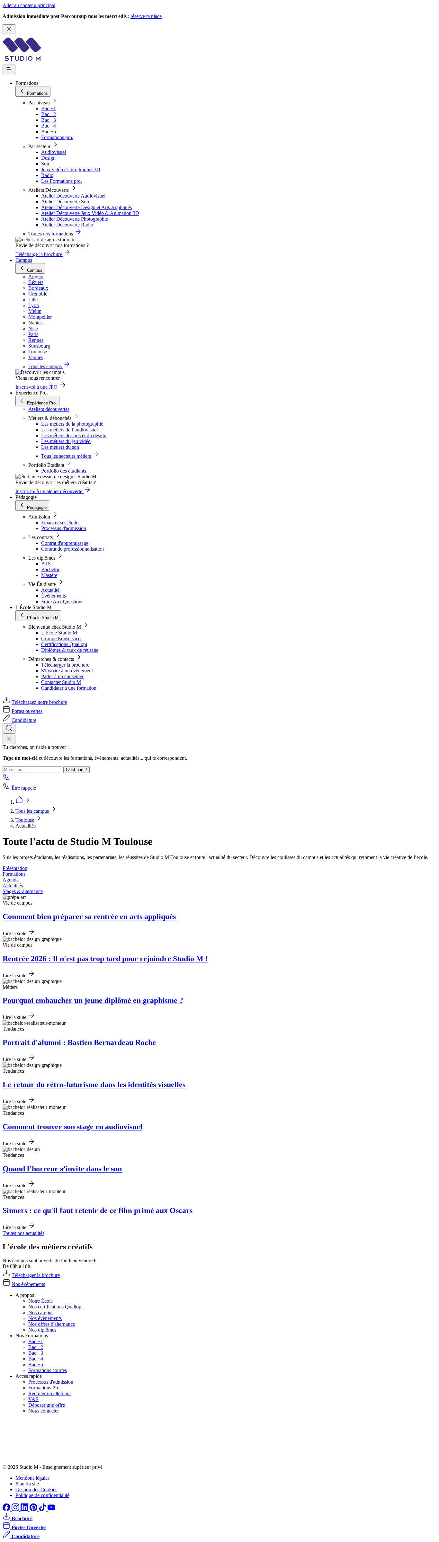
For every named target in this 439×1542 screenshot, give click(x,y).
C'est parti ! (76, 769)
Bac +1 (48, 108)
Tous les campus (32, 811)
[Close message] (9, 29)
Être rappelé (24, 788)
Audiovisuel (53, 152)
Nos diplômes (42, 1330)
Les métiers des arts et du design (73, 435)
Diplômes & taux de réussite (69, 650)
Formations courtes (47, 1370)
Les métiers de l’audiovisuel (69, 429)
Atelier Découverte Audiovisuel (73, 196)
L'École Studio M (59, 632)
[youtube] (51, 1509)
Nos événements (28, 1284)
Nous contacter (43, 1411)
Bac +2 (48, 114)
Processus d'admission (63, 528)
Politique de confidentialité (42, 1495)
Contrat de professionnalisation (72, 549)
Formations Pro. (44, 1387)
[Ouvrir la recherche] (9, 728)
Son (45, 163)
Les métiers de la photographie (72, 424)
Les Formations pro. (61, 181)
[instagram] (16, 1509)
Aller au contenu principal (29, 5)
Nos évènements (45, 1318)
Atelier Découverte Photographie (74, 219)
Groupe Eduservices (61, 638)
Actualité (50, 590)
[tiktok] (43, 1509)
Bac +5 (48, 131)
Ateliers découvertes (48, 409)
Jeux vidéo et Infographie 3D (70, 169)
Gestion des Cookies (36, 1489)
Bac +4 (48, 125)
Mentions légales (32, 1478)
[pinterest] (34, 1509)
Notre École (40, 1301)
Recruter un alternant (49, 1393)
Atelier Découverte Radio (67, 224)
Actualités (13, 885)
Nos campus (40, 1312)
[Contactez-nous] (6, 779)
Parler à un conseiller (62, 676)
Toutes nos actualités (23, 1233)
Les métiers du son (60, 447)
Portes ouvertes (27, 711)
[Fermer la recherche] (9, 739)
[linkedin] (25, 1509)
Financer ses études (60, 522)
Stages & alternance (23, 891)
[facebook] (7, 1509)
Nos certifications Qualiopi (55, 1306)
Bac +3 (48, 120)
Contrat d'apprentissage (64, 543)
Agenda (11, 879)
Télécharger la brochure (65, 665)
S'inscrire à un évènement (67, 670)
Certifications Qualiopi (64, 644)
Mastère (49, 575)
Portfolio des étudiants (63, 471)
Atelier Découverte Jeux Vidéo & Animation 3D (90, 213)
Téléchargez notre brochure (39, 702)
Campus (23, 260)
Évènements (53, 595)
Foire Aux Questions (62, 601)
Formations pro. (57, 137)
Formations (14, 874)
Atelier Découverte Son (65, 201)
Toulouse (25, 820)
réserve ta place (146, 16)
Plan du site (27, 1483)
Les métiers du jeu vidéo (66, 441)
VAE (33, 1399)
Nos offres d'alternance (51, 1324)
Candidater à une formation (68, 688)
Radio (47, 175)
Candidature (24, 720)
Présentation (15, 868)
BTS (46, 563)
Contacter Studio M (61, 682)
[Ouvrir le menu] (9, 70)
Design (48, 158)
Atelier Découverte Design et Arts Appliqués (86, 207)
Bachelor (50, 569)
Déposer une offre (46, 1405)
